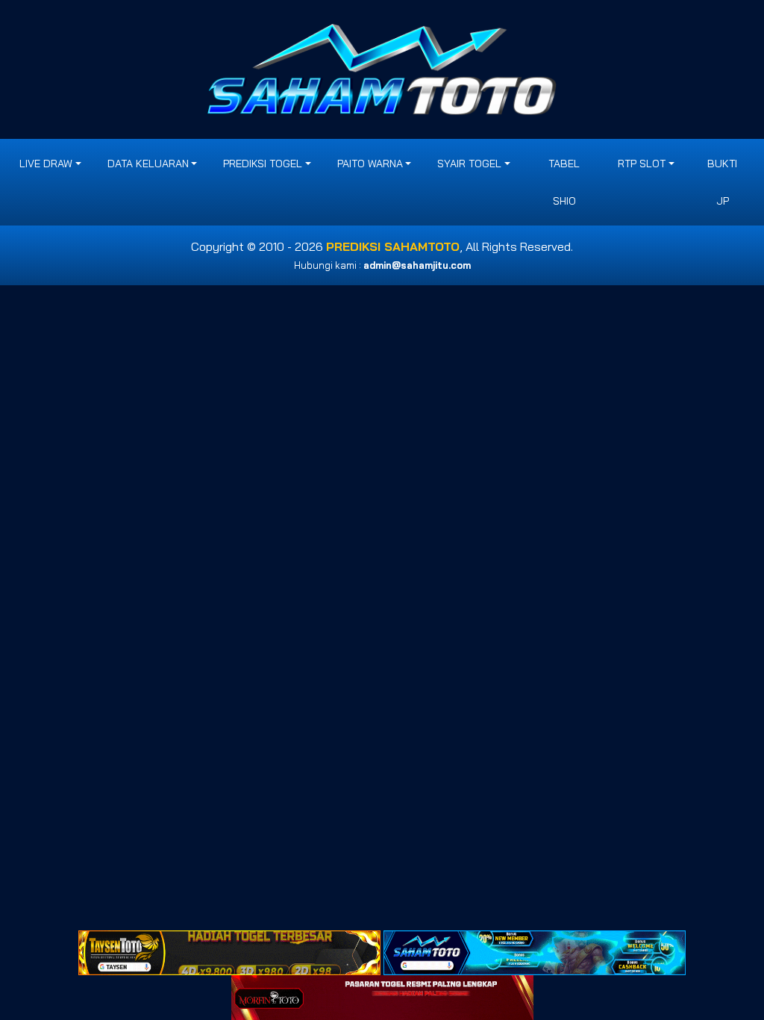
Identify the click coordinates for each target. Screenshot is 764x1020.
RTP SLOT (642, 163)
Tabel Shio (564, 182)
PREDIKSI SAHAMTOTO (393, 246)
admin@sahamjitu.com (417, 265)
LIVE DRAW (45, 163)
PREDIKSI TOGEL (262, 163)
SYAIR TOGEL (469, 163)
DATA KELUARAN (148, 163)
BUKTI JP (722, 182)
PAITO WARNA (370, 163)
